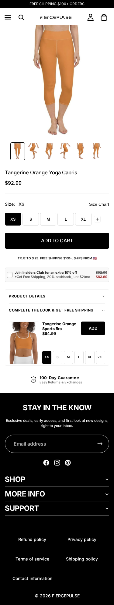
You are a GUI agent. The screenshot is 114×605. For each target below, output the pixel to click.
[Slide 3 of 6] (49, 151)
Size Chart (99, 204)
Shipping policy (82, 558)
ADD (93, 328)
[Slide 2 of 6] (33, 151)
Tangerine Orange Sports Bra (59, 326)
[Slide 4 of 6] (65, 151)
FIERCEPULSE (66, 595)
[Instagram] (57, 462)
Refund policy (32, 539)
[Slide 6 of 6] (96, 151)
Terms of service (32, 558)
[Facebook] (46, 462)
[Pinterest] (67, 462)
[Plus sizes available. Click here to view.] (97, 219)
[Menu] (8, 17)
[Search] (21, 17)
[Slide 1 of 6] (17, 151)
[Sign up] (100, 443)
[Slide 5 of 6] (81, 151)
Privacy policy (81, 539)
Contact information (32, 578)
